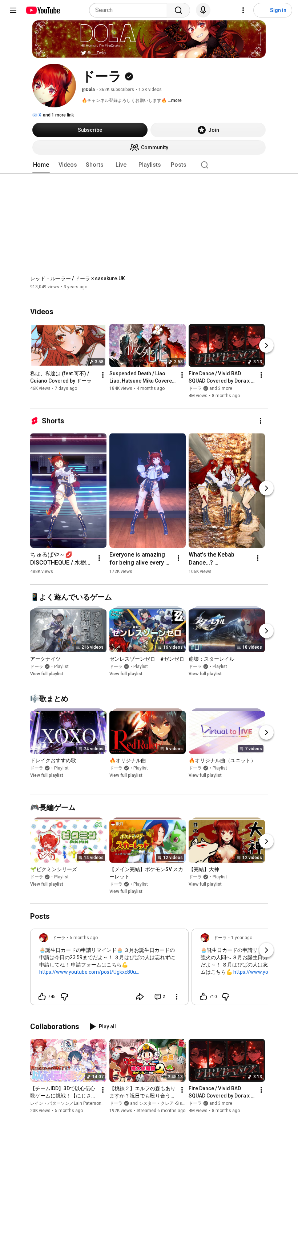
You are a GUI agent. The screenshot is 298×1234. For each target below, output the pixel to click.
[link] (109, 969)
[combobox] (130, 10)
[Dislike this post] (64, 996)
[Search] (178, 10)
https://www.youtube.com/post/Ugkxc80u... (89, 972)
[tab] (41, 165)
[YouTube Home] (42, 10)
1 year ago (241, 937)
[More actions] (103, 375)
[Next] (266, 346)
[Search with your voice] (203, 10)
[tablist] (149, 165)
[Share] (140, 996)
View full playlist (46, 673)
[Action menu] (176, 996)
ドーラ (36, 666)
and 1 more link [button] (58, 115)
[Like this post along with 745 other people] (42, 996)
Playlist (61, 666)
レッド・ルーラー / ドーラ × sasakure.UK (77, 278)
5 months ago (84, 937)
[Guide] (13, 10)
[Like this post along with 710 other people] (203, 996)
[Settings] (243, 10)
